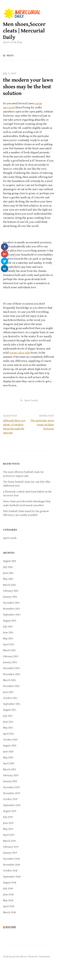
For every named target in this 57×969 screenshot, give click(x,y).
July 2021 (8, 715)
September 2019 (11, 805)
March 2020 (9, 769)
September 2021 (11, 703)
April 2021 (8, 733)
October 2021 (10, 698)
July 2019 (8, 817)
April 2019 (8, 834)
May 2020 (8, 757)
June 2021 (8, 721)
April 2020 (8, 763)
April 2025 (8, 644)
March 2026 (9, 584)
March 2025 (9, 650)
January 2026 (10, 596)
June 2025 (8, 632)
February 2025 (10, 656)
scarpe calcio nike (19, 352)
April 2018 (8, 906)
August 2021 (9, 709)
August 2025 (9, 620)
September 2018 (11, 876)
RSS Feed (11, 927)
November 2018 (11, 864)
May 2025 (8, 638)
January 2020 (10, 781)
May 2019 (8, 828)
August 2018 (9, 882)
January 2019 (10, 852)
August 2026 (9, 561)
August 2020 (9, 745)
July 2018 (8, 888)
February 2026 (10, 590)
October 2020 (10, 739)
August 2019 (9, 811)
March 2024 (9, 680)
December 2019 (11, 787)
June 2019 (8, 823)
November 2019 (11, 793)
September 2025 (11, 614)
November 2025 (11, 608)
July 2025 (8, 626)
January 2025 (10, 662)
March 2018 (9, 912)
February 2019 (10, 846)
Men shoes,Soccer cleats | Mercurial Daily (24, 30)
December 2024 (11, 668)
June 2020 (8, 751)
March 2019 (9, 840)
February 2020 (10, 775)
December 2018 (11, 858)
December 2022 (11, 686)
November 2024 (11, 674)
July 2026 (8, 567)
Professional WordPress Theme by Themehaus (26, 956)
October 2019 (10, 799)
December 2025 (11, 602)
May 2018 (8, 900)
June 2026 (8, 572)
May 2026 (8, 578)
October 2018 (10, 870)
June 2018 (8, 894)
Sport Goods (31, 400)
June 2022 (8, 692)
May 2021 (8, 727)
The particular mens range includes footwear (42, 424)
